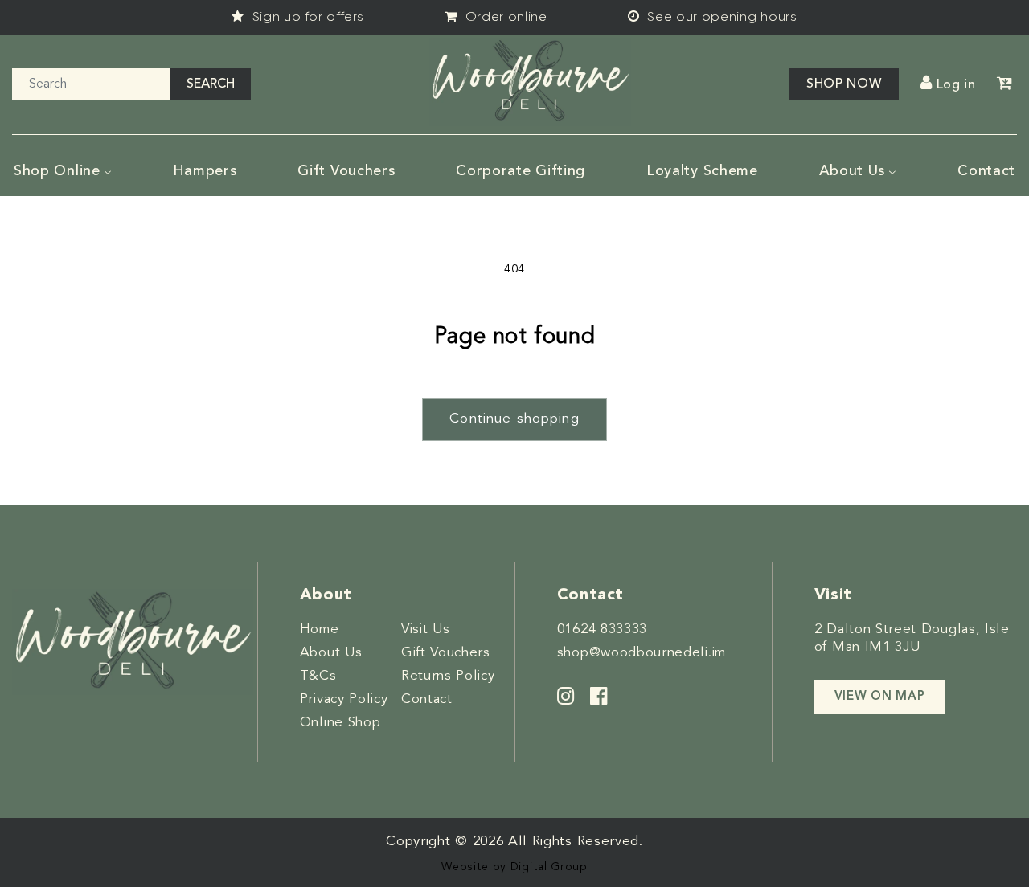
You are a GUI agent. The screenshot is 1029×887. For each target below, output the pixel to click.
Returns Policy (448, 676)
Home (319, 629)
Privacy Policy (344, 699)
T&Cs (318, 676)
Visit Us (425, 629)
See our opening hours (720, 16)
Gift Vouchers (445, 653)
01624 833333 (602, 629)
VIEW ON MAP (879, 697)
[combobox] (91, 84)
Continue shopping (514, 419)
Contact (427, 699)
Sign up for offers (306, 16)
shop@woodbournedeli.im (641, 653)
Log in (956, 85)
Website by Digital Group (514, 867)
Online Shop (340, 723)
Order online (504, 16)
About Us (331, 653)
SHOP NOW (844, 84)
